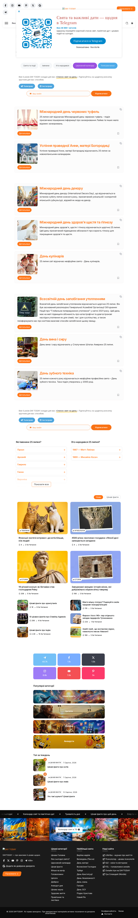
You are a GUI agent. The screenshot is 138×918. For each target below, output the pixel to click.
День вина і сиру (53, 339)
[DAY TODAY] (9, 849)
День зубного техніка (57, 373)
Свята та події (29, 66)
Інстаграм (47, 86)
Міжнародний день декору (61, 188)
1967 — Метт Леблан (84, 449)
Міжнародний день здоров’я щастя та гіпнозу (76, 222)
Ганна (20, 472)
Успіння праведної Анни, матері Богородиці (74, 146)
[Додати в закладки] (118, 133)
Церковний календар (85, 66)
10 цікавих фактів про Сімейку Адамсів (47, 617)
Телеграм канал (108, 66)
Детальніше (24, 133)
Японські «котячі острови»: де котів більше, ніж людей (41, 539)
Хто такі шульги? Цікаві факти (61, 796)
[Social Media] (5, 5)
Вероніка (22, 479)
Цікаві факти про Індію (40, 630)
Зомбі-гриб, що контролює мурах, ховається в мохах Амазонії (98, 630)
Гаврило (21, 464)
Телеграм (28, 86)
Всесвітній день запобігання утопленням (72, 299)
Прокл (20, 449)
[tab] (98, 497)
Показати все (41, 484)
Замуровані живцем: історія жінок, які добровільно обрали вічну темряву (91, 588)
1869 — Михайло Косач (85, 457)
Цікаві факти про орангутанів (43, 603)
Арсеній (21, 457)
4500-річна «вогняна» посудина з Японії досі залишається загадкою (95, 539)
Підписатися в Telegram (87, 41)
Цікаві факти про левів (57, 781)
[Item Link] (42, 518)
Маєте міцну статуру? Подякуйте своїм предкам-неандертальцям (100, 603)
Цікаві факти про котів (57, 767)
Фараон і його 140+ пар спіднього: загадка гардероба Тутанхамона (98, 616)
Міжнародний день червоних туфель (69, 112)
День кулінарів (52, 256)
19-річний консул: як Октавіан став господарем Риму (36, 588)
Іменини (45, 66)
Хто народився (62, 66)
